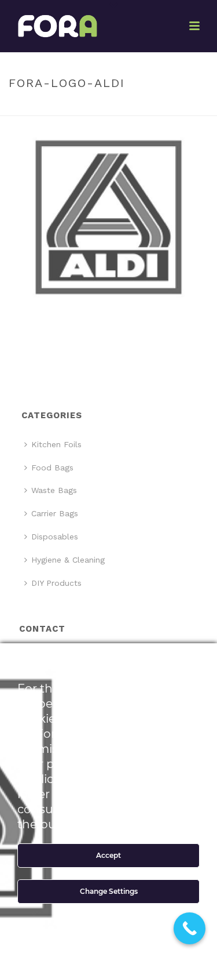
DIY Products (56, 583)
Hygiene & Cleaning (68, 559)
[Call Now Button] (189, 928)
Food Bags (52, 467)
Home (72, 107)
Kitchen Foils (56, 444)
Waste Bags (54, 490)
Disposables (54, 536)
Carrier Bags (54, 513)
